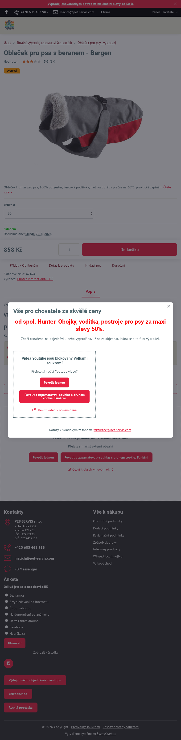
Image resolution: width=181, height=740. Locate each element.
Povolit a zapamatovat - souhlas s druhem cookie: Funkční (55, 396)
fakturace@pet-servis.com (112, 430)
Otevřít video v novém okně (56, 410)
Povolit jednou (54, 382)
